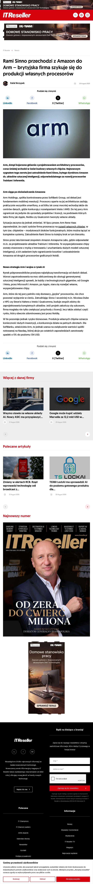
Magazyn (69, 848)
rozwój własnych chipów (71, 227)
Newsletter (23, 845)
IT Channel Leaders (23, 827)
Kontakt (23, 850)
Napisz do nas (22, 790)
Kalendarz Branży (23, 839)
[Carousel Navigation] (46, 434)
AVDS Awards (23, 833)
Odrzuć (43, 879)
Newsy (17, 50)
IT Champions (23, 821)
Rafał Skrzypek (17, 83)
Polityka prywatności (23, 856)
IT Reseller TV (70, 842)
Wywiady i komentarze (69, 830)
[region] (46, 871)
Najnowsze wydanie (69, 853)
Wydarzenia (69, 836)
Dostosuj (16, 879)
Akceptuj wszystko (73, 879)
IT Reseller (6, 50)
